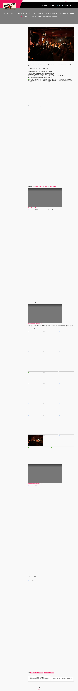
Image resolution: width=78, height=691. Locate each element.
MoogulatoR (30, 62)
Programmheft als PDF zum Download (40, 186)
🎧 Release (44, 5)
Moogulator (44, 68)
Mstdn (66, 1)
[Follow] (68, 1)
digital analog (40, 672)
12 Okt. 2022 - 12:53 (36, 68)
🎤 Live (52, 5)
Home (22, 16)
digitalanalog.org (53, 186)
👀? (71, 5)
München (52, 672)
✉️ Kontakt (65, 5)
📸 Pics (58, 5)
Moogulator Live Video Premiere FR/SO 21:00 (62, 679)
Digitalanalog (46, 672)
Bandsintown (71, 326)
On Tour (35, 62)
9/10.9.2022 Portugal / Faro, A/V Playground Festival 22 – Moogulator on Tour (39, 678)
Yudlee (39, 689)
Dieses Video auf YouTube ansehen (35, 207)
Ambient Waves (34, 672)
